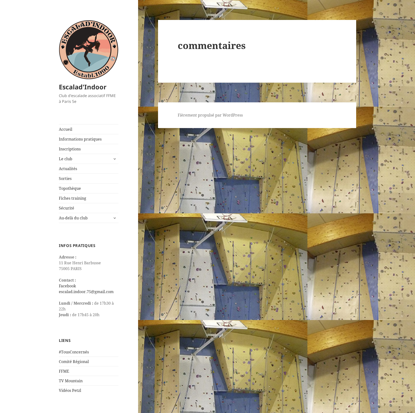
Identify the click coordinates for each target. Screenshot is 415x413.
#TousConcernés (74, 352)
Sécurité (66, 208)
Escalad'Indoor (82, 86)
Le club (65, 158)
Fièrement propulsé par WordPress (210, 115)
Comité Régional (74, 361)
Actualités (68, 168)
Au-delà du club (73, 218)
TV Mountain (71, 380)
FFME (64, 371)
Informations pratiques (80, 139)
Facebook (67, 286)
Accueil (65, 129)
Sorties (65, 178)
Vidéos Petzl (70, 390)
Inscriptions (70, 149)
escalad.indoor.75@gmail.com (86, 291)
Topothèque (70, 188)
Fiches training (72, 198)
